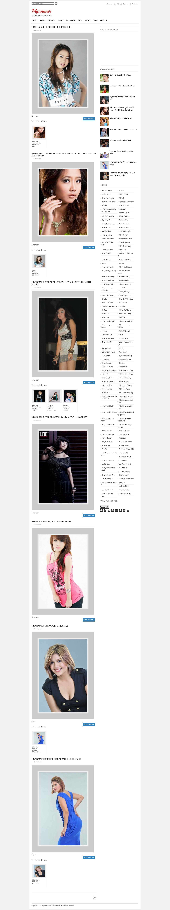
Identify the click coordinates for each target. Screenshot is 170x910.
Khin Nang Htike (108, 284)
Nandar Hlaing (124, 277)
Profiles (104, 205)
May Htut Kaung (125, 314)
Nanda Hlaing (124, 434)
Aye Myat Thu (107, 220)
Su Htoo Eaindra (108, 460)
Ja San (104, 310)
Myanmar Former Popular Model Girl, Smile (56, 759)
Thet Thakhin (106, 253)
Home (35, 20)
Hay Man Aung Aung (109, 370)
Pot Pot (104, 449)
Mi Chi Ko (122, 317)
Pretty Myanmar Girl (126, 449)
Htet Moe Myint (125, 231)
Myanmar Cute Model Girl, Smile (50, 626)
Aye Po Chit (106, 356)
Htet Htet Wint (124, 205)
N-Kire (104, 331)
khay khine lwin (124, 490)
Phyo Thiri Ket (107, 335)
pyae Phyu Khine (125, 493)
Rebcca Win (123, 220)
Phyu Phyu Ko (124, 445)
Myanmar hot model (109, 412)
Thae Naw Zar (107, 342)
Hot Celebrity (124, 280)
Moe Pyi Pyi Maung (109, 271)
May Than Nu (107, 389)
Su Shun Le (123, 468)
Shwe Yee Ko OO (125, 228)
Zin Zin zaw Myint (108, 352)
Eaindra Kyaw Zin (125, 260)
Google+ (109, 4)
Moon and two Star (126, 396)
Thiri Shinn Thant (108, 280)
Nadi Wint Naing (108, 277)
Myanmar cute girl (125, 284)
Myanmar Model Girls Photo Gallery (52, 905)
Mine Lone (105, 393)
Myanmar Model (108, 406)
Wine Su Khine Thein (126, 479)
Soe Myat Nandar (108, 338)
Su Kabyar (122, 460)
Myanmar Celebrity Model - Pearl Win (123, 129)
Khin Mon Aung (107, 267)
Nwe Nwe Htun (124, 224)
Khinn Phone (123, 381)
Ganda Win (123, 367)
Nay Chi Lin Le (107, 442)
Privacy (87, 20)
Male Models (70, 20)
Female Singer (107, 191)
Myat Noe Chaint (108, 224)
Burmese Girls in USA (47, 20)
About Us (103, 20)
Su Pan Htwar (124, 338)
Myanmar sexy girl (108, 424)
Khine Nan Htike (108, 381)
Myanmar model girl (126, 321)
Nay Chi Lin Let (124, 331)
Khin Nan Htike (107, 378)
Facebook (135, 4)
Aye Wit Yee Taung (125, 356)
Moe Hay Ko (106, 194)
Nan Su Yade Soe (108, 434)
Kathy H (105, 374)
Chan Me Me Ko (125, 359)
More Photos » (88, 119)
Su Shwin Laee (124, 471)
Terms (95, 20)
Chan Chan (106, 359)
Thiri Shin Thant (107, 303)
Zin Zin (121, 348)
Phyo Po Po (106, 445)
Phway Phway (124, 292)
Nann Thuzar (106, 438)
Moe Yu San (123, 194)
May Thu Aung (124, 389)
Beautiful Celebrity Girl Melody (121, 75)
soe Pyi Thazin (107, 231)
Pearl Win (122, 288)
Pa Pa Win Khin (107, 250)
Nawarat (122, 209)
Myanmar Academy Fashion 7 (120, 140)
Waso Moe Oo (107, 479)
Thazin (104, 299)
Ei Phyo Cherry (107, 367)
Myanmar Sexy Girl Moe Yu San (121, 118)
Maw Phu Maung (125, 246)
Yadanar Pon (123, 486)
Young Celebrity (124, 216)
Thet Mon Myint (108, 198)
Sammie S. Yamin (108, 239)
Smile (121, 335)
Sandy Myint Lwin (125, 239)
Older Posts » (95, 897)
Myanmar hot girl (108, 321)
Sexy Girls (122, 250)
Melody (121, 198)
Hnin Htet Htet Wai (126, 370)
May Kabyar (123, 235)
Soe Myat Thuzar (125, 456)
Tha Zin (121, 191)
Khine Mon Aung (125, 378)
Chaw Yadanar (107, 363)
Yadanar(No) (106, 348)
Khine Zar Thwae (125, 310)
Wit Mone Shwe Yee (126, 202)
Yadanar (122, 482)
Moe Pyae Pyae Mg (126, 393)
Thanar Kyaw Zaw (108, 475)
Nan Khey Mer (124, 431)
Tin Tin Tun (123, 303)
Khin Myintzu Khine (126, 374)
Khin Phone (106, 228)
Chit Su (121, 363)
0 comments (37, 30)
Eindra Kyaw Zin (125, 242)
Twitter (125, 4)
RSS (118, 4)
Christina (122, 306)
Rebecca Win (124, 453)
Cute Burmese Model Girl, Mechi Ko (51, 27)
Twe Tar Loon (123, 475)
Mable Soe (106, 314)
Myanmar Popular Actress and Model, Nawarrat (59, 417)
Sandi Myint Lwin (125, 295)
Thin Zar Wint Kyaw (126, 299)
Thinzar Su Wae (124, 213)
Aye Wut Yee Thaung (109, 306)
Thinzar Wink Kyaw (109, 202)
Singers (60, 20)
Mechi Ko (105, 317)
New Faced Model (125, 442)
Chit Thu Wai (106, 260)
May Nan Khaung (125, 267)
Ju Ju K (121, 263)
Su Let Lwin (106, 464)
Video (80, 20)
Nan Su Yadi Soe (108, 216)
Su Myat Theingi (125, 464)
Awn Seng (122, 352)
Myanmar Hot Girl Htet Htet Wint (122, 86)
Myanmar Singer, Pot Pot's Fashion (51, 522)
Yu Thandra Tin (107, 490)
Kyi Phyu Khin (107, 385)
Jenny (104, 263)
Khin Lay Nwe (107, 235)
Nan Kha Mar (107, 431)
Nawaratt (122, 438)
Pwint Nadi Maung (108, 295)
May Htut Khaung (125, 385)
